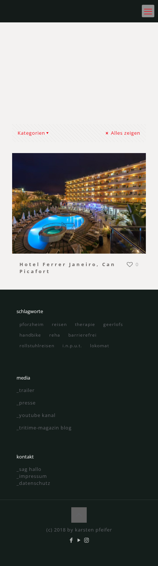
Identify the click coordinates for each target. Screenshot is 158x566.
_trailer (26, 390)
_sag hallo (29, 469)
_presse (26, 402)
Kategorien (31, 133)
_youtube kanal (36, 415)
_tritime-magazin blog (44, 427)
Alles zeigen (124, 133)
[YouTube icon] (79, 540)
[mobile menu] (148, 11)
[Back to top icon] (79, 515)
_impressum (32, 476)
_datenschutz (33, 483)
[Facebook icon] (71, 540)
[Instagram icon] (87, 540)
